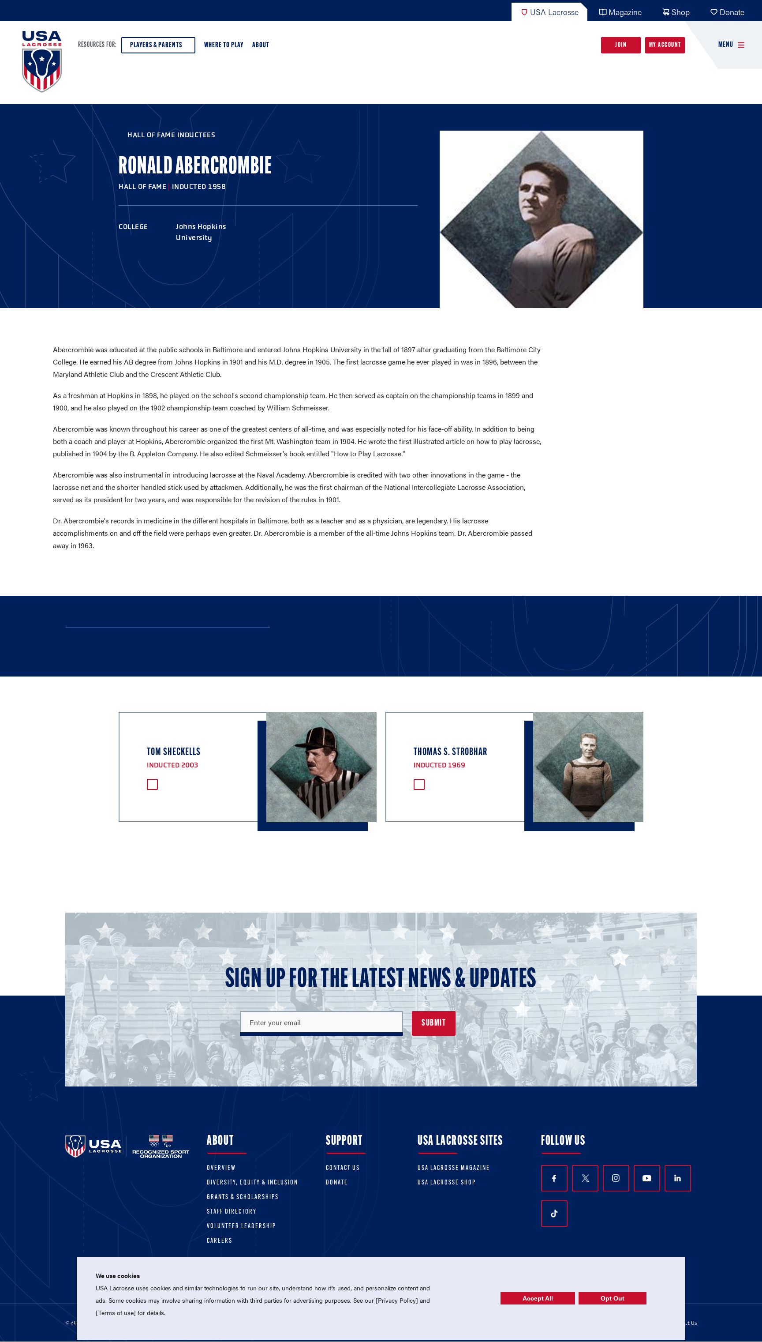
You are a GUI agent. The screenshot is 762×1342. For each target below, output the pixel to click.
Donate (732, 11)
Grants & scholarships (243, 1197)
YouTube (647, 1178)
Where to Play (223, 45)
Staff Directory (232, 1212)
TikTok (554, 1213)
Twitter (585, 1178)
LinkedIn (678, 1178)
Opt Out (612, 1298)
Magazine (625, 11)
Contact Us (343, 1168)
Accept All (538, 1298)
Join (621, 45)
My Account (665, 45)
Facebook (554, 1178)
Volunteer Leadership (241, 1226)
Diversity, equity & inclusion (252, 1183)
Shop (681, 11)
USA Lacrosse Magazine (454, 1168)
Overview (221, 1168)
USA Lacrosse (554, 11)
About (260, 45)
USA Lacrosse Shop (447, 1183)
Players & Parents (156, 45)
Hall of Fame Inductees (171, 135)
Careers (219, 1241)
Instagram (616, 1178)
